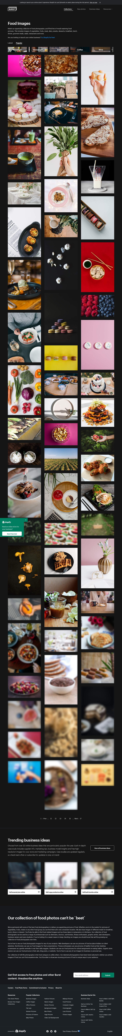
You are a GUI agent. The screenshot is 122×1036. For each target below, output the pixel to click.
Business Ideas (85, 998)
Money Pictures (49, 1005)
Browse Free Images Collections (14, 1003)
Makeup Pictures (68, 998)
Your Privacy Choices (70, 1031)
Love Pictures (67, 1011)
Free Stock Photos (13, 998)
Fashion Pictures (49, 998)
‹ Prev (45, 818)
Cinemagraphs (67, 1008)
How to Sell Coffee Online (105, 1010)
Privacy (51, 987)
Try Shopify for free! (48, 37)
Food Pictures (67, 1002)
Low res (34, 75)
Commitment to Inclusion (38, 987)
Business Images (31, 998)
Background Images (50, 1008)
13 (60, 818)
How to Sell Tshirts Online (87, 1021)
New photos (81, 9)
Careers (10, 987)
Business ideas (94, 9)
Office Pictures (30, 1005)
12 (55, 818)
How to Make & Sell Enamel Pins (105, 1005)
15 (70, 818)
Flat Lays (28, 1008)
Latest (10, 42)
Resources (107, 9)
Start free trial (12, 533)
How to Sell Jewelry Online (87, 1015)
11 (51, 818)
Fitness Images (67, 1014)
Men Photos (48, 1011)
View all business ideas (102, 848)
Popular (19, 42)
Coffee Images (30, 1002)
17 (80, 818)
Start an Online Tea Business (87, 1005)
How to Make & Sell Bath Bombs (106, 999)
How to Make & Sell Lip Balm (88, 1010)
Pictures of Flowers (32, 1014)
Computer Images (68, 1005)
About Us (58, 987)
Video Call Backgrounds (51, 1017)
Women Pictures (31, 1011)
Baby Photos (30, 1017)
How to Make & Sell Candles (105, 1015)
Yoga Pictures (48, 1014)
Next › (77, 818)
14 (65, 818)
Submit (107, 975)
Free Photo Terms (21, 987)
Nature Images (48, 1002)
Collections (68, 9)
